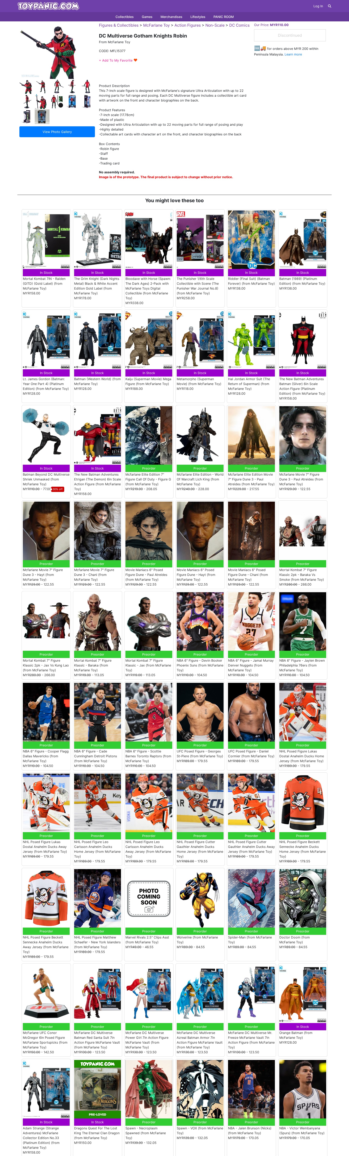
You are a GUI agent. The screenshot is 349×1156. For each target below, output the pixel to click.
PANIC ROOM (223, 17)
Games (147, 17)
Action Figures (187, 25)
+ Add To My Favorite (118, 60)
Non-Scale (215, 25)
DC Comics (239, 25)
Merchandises (171, 17)
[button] (329, 6)
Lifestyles (197, 17)
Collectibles (125, 17)
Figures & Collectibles (119, 25)
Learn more (293, 54)
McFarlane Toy (156, 25)
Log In (318, 6)
